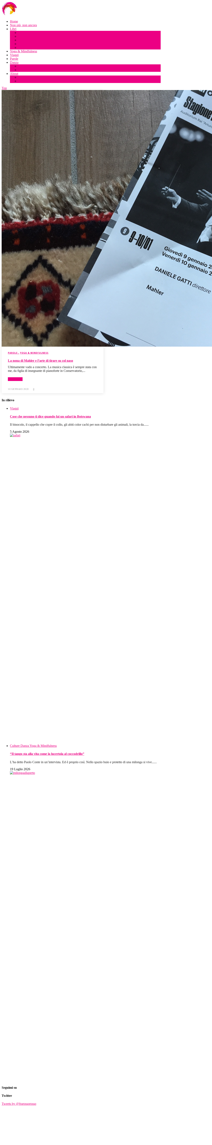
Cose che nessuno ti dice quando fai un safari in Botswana (50, 416)
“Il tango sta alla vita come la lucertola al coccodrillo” (47, 754)
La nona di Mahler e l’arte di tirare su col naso (40, 360)
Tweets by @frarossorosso (19, 1103)
